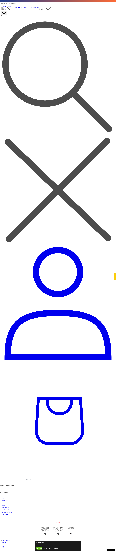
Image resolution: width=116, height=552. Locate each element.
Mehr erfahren (56, 548)
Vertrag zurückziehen (5, 514)
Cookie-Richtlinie (5, 516)
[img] (58, 522)
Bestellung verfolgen (5, 500)
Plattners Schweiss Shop (6, 540)
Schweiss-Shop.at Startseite (31, 479)
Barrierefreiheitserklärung (6, 510)
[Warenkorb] (58, 476)
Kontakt (3, 496)
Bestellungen (4, 505)
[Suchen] (58, 129)
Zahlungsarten (4, 503)
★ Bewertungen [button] (115, 277)
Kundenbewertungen (5, 507)
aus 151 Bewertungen (58, 523)
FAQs (3, 498)
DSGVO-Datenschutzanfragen (7, 512)
